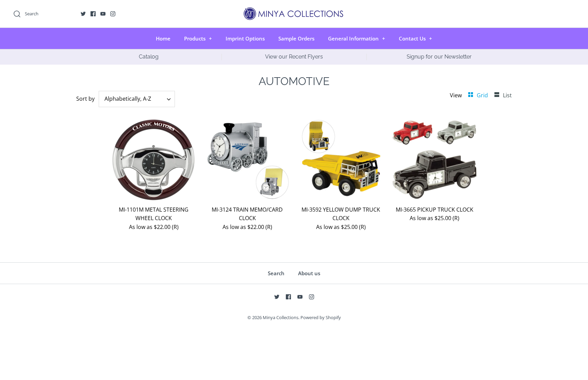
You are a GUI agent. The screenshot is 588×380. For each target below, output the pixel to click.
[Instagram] (112, 13)
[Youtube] (102, 13)
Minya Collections (280, 317)
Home (163, 38)
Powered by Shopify (320, 317)
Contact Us (415, 38)
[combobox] (137, 99)
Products (198, 38)
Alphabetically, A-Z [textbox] (127, 99)
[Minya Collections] (294, 11)
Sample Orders (296, 38)
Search (276, 273)
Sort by (85, 98)
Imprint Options (245, 38)
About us (309, 273)
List (507, 95)
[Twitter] (83, 13)
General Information (356, 38)
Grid (483, 95)
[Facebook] (93, 13)
